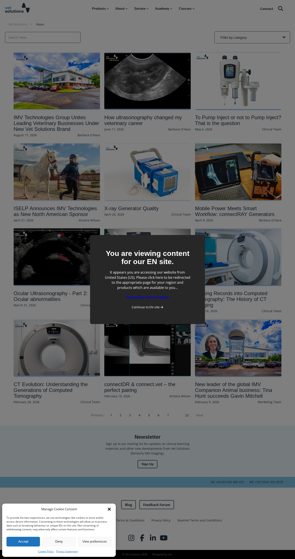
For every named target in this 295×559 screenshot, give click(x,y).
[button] (109, 509)
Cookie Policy (46, 551)
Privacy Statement (67, 551)
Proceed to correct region (147, 297)
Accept (23, 541)
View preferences (94, 541)
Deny (59, 541)
